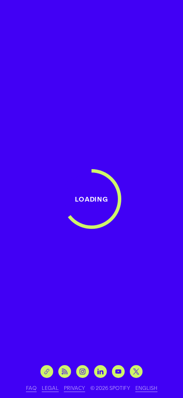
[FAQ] (31, 387)
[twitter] (136, 371)
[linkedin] (100, 371)
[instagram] (82, 371)
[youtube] (118, 371)
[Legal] (50, 387)
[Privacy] (74, 387)
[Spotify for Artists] (46, 371)
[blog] (64, 371)
